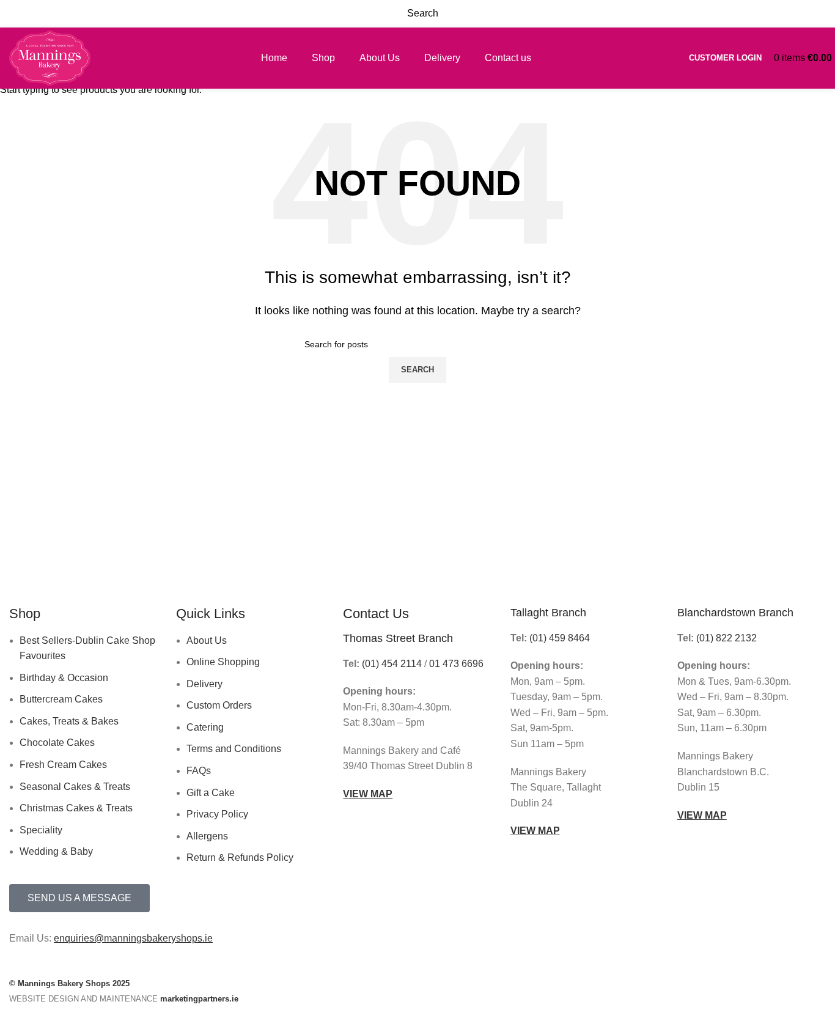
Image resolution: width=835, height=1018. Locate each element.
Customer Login (725, 57)
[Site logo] (49, 57)
